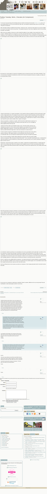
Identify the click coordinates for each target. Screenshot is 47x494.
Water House (5, 436)
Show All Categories (4, 447)
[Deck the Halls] (43, 6)
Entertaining (5, 443)
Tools (11, 287)
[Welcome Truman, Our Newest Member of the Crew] (23, 6)
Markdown (11, 399)
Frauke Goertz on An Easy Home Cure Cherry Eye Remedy (34, 457)
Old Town (4, 437)
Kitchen (4, 442)
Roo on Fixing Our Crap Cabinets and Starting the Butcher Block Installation (34, 455)
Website (4, 386)
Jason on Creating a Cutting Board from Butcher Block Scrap (35, 442)
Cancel (15, 402)
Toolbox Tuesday (38, 22)
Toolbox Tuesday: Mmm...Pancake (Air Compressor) (16, 17)
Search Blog (3, 408)
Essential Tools (18, 287)
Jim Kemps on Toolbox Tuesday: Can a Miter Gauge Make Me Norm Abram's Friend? (35, 440)
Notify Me (3, 400)
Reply (3, 313)
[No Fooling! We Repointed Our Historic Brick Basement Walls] (36, 6)
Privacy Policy (28, 487)
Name (4, 382)
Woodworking (5, 440)
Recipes (4, 445)
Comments (42, 20)
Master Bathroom (6, 439)
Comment (3, 390)
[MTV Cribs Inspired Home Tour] (10, 6)
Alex (3, 18)
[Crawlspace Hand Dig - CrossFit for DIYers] (16, 6)
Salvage (4, 444)
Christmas (5, 441)
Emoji (28, 399)
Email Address (2, 384)
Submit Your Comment (10, 402)
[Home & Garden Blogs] (34, 459)
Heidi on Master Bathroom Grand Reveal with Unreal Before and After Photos (34, 450)
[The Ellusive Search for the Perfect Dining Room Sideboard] (29, 6)
